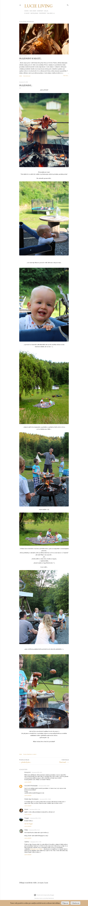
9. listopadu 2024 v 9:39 (35, 841)
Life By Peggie (28, 824)
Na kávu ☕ (51, 13)
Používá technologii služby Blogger (45, 895)
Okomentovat (26, 76)
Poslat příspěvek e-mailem (29, 754)
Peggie (26, 818)
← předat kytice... (25, 762)
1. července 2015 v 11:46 (34, 809)
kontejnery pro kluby (36, 849)
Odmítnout (75, 903)
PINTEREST (42, 13)
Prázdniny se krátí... (30, 58)
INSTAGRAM (34, 13)
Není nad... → (64, 762)
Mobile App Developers (31, 799)
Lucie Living (38, 6)
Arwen (26, 809)
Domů (26, 11)
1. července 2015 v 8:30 (43, 785)
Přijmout (65, 903)
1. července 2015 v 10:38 (45, 799)
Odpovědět (27, 782)
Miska (26, 830)
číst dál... (66, 75)
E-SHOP (26, 13)
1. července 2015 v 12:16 (35, 818)
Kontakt (40, 11)
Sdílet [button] (20, 76)
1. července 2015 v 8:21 (36, 772)
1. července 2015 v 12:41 (34, 830)
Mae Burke (51, 898)
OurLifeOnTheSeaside (31, 785)
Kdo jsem (33, 11)
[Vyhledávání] (68, 4)
